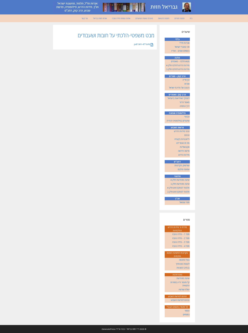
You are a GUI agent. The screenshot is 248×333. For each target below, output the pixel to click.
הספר (187, 310)
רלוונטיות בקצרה (181, 139)
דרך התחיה (184, 106)
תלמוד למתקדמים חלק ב (178, 191)
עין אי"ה (186, 79)
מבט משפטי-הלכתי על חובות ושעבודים (116, 35)
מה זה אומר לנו (182, 142)
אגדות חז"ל (184, 42)
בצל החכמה (184, 259)
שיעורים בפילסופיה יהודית (178, 120)
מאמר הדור (184, 102)
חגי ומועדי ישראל (182, 46)
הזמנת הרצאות (163, 18)
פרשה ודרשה (183, 150)
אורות (186, 83)
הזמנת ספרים (180, 18)
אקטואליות (184, 146)
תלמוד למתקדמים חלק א (178, 187)
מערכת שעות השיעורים (144, 18)
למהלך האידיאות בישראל (178, 98)
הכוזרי (186, 116)
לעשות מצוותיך (182, 263)
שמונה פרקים (183, 169)
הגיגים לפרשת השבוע (180, 300)
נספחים (186, 314)
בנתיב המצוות (183, 267)
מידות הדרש (183, 154)
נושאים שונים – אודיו (180, 50)
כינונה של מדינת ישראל (179, 87)
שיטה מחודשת (182, 278)
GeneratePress (108, 329)
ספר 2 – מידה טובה (180, 238)
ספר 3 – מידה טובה (180, 242)
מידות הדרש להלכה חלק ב (177, 69)
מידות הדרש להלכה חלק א (177, 65)
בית (191, 18)
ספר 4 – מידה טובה (180, 246)
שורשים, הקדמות (181, 165)
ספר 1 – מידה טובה (180, 234)
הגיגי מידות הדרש (181, 131)
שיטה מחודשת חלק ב (180, 183)
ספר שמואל (184, 202)
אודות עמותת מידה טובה (121, 18)
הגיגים (186, 135)
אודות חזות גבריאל (100, 18)
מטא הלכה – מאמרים (180, 61)
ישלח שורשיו (184, 289)
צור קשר (85, 18)
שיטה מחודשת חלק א (180, 179)
